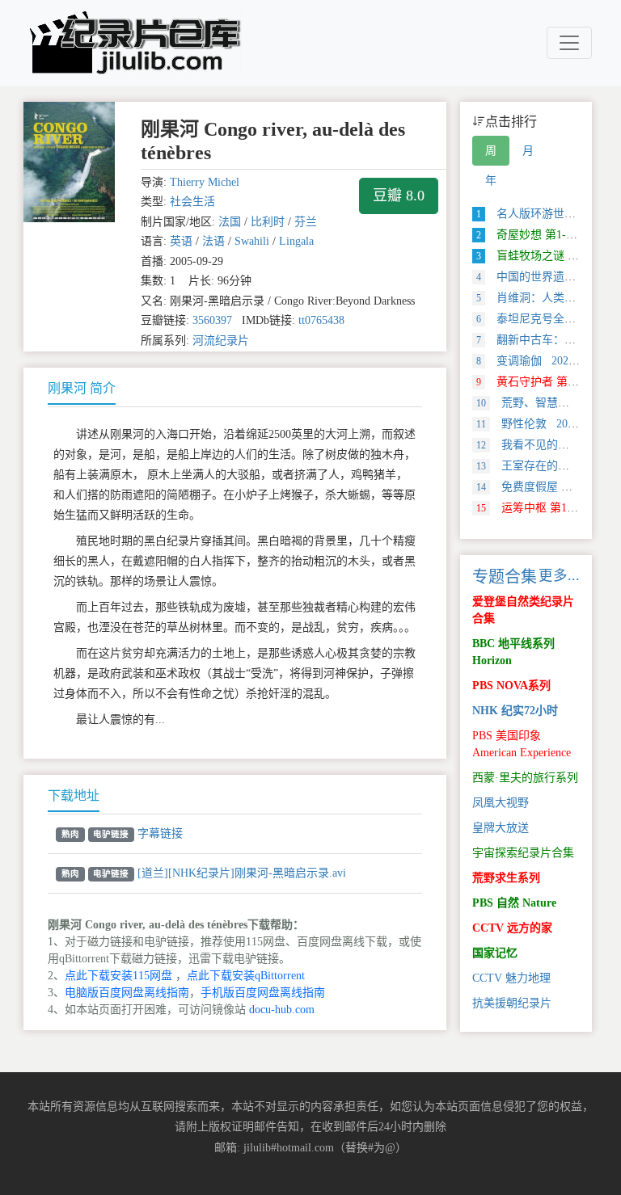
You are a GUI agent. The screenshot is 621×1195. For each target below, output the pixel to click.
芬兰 (305, 222)
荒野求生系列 (506, 878)
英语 (181, 241)
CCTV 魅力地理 (511, 978)
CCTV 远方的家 (512, 928)
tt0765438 (321, 320)
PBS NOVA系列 (511, 686)
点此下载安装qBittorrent (246, 976)
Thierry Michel (204, 182)
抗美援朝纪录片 (511, 1003)
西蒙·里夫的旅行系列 (525, 778)
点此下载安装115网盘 (118, 976)
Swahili (251, 241)
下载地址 (73, 795)
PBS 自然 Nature (514, 903)
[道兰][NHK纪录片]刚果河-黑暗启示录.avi (241, 873)
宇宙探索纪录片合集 (523, 853)
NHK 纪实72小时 (515, 711)
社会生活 (192, 202)
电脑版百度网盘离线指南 (127, 993)
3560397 (212, 320)
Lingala (296, 241)
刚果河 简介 (82, 388)
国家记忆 (495, 953)
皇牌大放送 (500, 828)
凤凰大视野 (500, 803)
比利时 (268, 222)
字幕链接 (160, 833)
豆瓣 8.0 (399, 195)
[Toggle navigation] (569, 43)
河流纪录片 (220, 341)
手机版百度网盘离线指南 (263, 993)
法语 (213, 241)
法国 (229, 222)
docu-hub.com (282, 1010)
